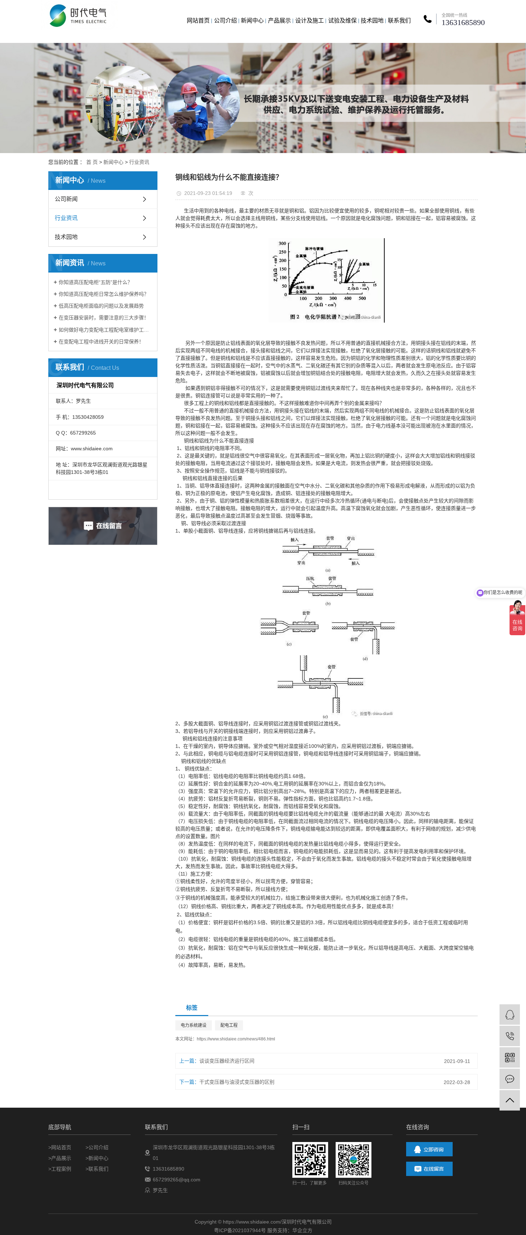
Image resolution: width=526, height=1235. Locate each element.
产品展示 (279, 21)
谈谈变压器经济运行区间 (226, 1061)
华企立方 (302, 1230)
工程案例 (61, 1169)
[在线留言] (510, 1079)
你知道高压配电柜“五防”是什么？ (95, 282)
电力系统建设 (193, 1025)
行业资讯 (139, 162)
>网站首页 (59, 1147)
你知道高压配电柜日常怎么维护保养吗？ (104, 294)
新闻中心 (252, 21)
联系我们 (399, 21)
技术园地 (372, 21)
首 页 (92, 162)
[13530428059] (510, 1036)
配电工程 (229, 1025)
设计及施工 (309, 21)
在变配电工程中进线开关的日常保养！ (101, 341)
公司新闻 (66, 199)
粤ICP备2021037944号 (240, 1230)
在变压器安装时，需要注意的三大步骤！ (104, 317)
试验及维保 (342, 21)
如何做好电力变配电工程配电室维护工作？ (105, 330)
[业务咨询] (510, 1014)
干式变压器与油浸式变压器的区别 (236, 1082)
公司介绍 (225, 21)
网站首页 (198, 21)
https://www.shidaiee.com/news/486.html (236, 1039)
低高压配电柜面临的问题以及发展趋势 (101, 306)
